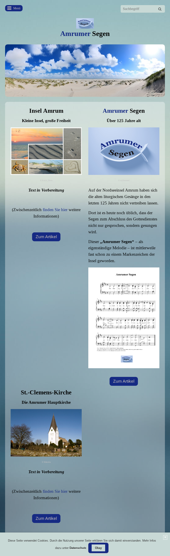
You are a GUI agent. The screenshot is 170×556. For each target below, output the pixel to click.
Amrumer (85, 34)
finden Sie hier (55, 209)
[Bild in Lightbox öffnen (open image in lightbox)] (123, 317)
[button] (46, 236)
